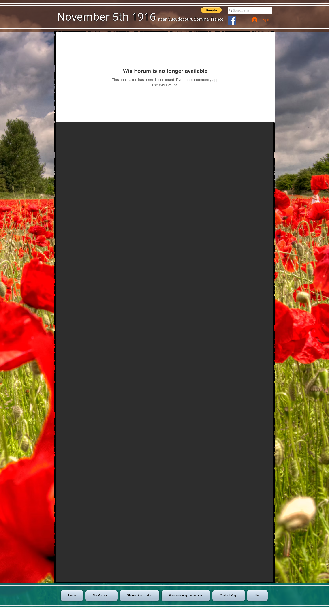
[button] (211, 10)
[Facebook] (232, 20)
